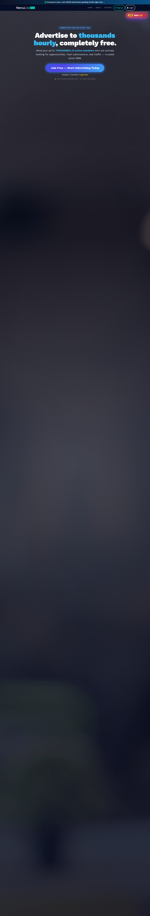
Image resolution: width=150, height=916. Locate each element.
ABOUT (98, 7)
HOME (90, 7)
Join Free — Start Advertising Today (75, 67)
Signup (120, 8)
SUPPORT (108, 7)
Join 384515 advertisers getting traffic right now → (76, 2)
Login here (83, 75)
